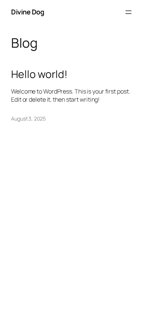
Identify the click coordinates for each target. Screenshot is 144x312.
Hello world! (39, 74)
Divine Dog (27, 11)
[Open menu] (128, 12)
